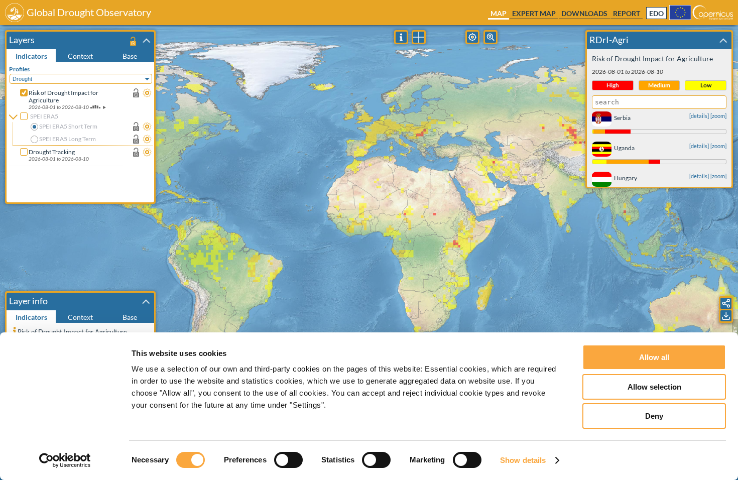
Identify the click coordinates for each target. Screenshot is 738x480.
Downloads (584, 13)
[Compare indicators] (418, 37)
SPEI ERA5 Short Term (68, 126)
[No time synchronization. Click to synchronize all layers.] (133, 41)
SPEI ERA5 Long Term (67, 139)
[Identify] (401, 37)
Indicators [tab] (31, 56)
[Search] (490, 37)
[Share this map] (725, 303)
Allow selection (654, 387)
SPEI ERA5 (44, 116)
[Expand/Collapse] (147, 41)
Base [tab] (129, 56)
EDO (656, 13)
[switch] (288, 460)
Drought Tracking (52, 152)
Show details (523, 460)
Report (626, 13)
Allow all (654, 357)
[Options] (147, 92)
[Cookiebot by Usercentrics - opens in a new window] (65, 460)
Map (498, 13)
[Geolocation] (472, 37)
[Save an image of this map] (725, 315)
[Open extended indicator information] (14, 330)
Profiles (19, 69)
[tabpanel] (81, 132)
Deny (654, 416)
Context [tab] (80, 56)
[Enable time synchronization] (136, 92)
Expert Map (534, 13)
